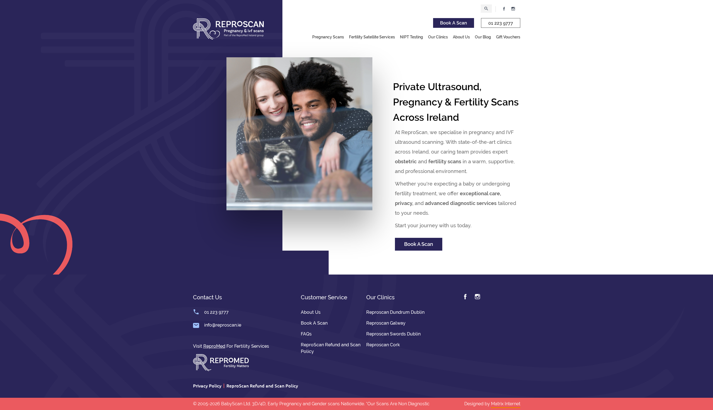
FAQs (306, 334)
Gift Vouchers (508, 37)
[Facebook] (465, 296)
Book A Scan (418, 244)
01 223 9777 (500, 23)
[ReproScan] (228, 28)
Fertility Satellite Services (372, 37)
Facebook (504, 9)
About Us (461, 37)
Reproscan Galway (386, 323)
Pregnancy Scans (328, 37)
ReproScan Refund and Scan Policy (262, 385)
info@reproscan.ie (222, 325)
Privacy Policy (207, 385)
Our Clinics (438, 37)
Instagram (513, 9)
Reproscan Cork (383, 344)
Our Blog (483, 37)
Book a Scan (453, 23)
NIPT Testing (411, 37)
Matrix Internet (505, 403)
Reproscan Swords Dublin (393, 334)
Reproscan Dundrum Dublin (395, 312)
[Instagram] (477, 296)
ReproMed (214, 346)
